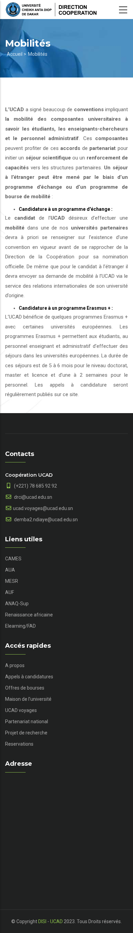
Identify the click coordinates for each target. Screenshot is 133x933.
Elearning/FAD (20, 626)
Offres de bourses (24, 688)
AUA (10, 570)
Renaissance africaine (29, 614)
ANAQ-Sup (17, 603)
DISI (42, 921)
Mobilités (37, 54)
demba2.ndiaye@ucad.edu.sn (45, 519)
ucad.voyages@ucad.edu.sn (43, 508)
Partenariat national (26, 721)
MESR (11, 581)
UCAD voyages (21, 710)
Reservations (19, 744)
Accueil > (16, 54)
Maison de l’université (28, 699)
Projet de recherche (26, 732)
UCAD (56, 921)
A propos (15, 665)
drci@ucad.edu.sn (32, 497)
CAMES (13, 558)
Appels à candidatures (29, 676)
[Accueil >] (51, 9)
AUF (9, 592)
